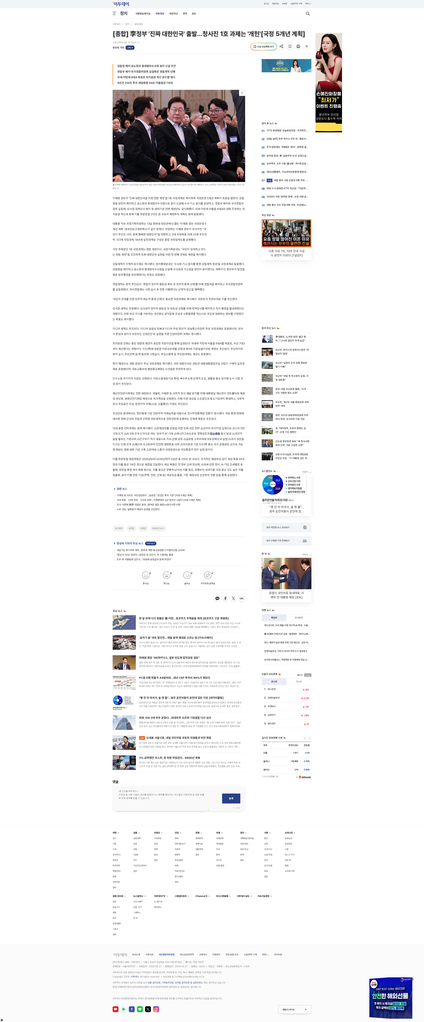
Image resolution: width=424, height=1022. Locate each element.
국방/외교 (173, 13)
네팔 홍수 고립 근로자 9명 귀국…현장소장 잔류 (294, 180)
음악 (114, 918)
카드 (135, 860)
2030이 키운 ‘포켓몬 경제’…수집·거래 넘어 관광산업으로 (294, 196)
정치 (123, 13)
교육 (266, 844)
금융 (135, 832)
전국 (266, 860)
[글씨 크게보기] (307, 46)
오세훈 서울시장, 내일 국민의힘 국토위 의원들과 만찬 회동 (175, 737)
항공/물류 (179, 860)
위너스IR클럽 (222, 896)
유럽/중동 (220, 865)
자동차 (177, 849)
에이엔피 (272, 723)
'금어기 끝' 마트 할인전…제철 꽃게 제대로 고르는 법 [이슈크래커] (176, 637)
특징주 (274, 617)
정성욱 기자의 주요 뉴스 (130, 543)
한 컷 (135, 918)
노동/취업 (268, 854)
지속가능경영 (263, 896)
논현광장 (288, 844)
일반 (194, 13)
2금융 (135, 854)
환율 (114, 876)
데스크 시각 (289, 854)
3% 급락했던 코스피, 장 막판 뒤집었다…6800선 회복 (169, 757)
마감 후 (288, 860)
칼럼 (287, 865)
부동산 (157, 832)
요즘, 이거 (137, 907)
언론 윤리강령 (154, 982)
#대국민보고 (158, 528)
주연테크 (272, 706)
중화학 (177, 854)
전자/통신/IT (180, 844)
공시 (114, 838)
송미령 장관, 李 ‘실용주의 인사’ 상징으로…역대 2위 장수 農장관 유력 (300, 155)
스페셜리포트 (181, 896)
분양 (156, 854)
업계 (156, 844)
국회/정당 (159, 13)
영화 (114, 912)
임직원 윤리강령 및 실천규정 (188, 982)
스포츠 (115, 929)
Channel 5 (201, 896)
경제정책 (199, 838)
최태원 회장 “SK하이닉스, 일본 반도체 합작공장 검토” (169, 657)
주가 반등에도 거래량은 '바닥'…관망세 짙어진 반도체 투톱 (295, 147)
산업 (177, 832)
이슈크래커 (137, 901)
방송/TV (116, 907)
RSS (307, 3)
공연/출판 (117, 923)
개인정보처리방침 (167, 954)
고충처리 (203, 954)
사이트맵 (278, 954)
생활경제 (199, 849)
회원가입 (275, 3)
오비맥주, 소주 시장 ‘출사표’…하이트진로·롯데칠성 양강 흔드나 (297, 163)
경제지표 (199, 844)
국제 (218, 832)
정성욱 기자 (118, 47)
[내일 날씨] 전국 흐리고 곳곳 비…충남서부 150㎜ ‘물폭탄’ (296, 138)
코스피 (274, 681)
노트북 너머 (289, 871)
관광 (114, 901)
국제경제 (219, 838)
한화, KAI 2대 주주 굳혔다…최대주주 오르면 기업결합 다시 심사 (175, 717)
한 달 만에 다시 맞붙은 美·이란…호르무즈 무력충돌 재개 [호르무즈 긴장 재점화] (184, 618)
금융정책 (137, 838)
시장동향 (157, 838)
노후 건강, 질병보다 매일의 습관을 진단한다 (138, 509)
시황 (114, 844)
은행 (135, 844)
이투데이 (117, 24)
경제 (197, 832)
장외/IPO (117, 854)
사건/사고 (268, 849)
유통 (176, 865)
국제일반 (219, 844)
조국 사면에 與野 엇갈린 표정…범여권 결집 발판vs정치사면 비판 (148, 504)
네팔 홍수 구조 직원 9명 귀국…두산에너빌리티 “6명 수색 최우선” (299, 204)
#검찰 (131, 528)
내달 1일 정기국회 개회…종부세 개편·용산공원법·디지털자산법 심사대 (151, 550)
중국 (218, 854)
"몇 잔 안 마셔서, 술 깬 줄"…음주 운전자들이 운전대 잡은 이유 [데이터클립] (181, 697)
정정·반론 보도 (232, 954)
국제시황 (116, 882)
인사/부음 (268, 865)
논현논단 (288, 838)
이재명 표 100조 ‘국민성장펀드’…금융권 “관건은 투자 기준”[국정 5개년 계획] (154, 495)
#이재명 (118, 528)
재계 (176, 838)
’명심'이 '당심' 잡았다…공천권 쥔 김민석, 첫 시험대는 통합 (145, 554)
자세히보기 (151, 543)
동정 (266, 871)
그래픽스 (137, 912)
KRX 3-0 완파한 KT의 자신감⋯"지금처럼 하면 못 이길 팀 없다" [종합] (301, 188)
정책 (185, 13)
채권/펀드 (117, 871)
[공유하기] (282, 46)
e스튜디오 (158, 901)
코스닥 (299, 681)
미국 (218, 849)
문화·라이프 (118, 896)
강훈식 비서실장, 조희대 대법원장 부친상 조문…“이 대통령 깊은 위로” (291, 458)
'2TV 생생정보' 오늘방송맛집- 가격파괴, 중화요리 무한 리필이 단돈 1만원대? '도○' (307, 130)
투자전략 (299, 617)
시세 (114, 849)
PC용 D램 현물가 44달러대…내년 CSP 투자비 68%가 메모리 (174, 677)
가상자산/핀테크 (140, 865)
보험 (135, 849)
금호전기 (272, 715)
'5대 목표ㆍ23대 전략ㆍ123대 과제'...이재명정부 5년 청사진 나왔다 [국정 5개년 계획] (159, 500)
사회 (266, 832)
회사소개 (136, 954)
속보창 (284, 3)
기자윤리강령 (168, 982)
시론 (287, 849)
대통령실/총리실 (143, 13)
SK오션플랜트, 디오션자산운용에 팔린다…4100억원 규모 (295, 171)
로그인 (266, 3)
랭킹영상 (157, 907)
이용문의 (216, 954)
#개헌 (143, 528)
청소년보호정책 (187, 954)
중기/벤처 (179, 876)
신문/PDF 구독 (296, 3)
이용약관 (149, 954)
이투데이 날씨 (243, 896)
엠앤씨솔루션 (274, 697)
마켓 (115, 832)
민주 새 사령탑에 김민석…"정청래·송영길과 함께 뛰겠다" (144, 559)
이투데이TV (159, 896)
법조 (266, 838)
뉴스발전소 (138, 896)
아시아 (219, 860)
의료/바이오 (180, 871)
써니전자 (272, 689)
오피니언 (289, 832)
